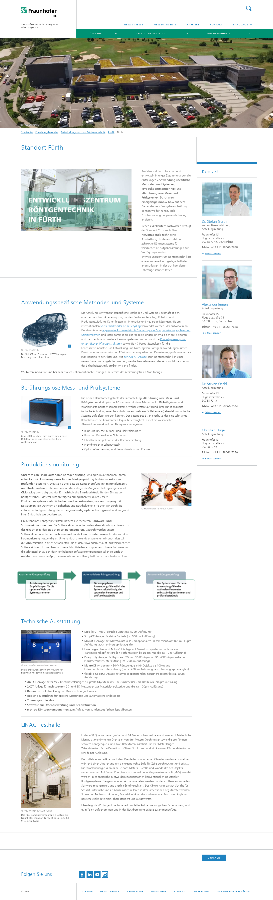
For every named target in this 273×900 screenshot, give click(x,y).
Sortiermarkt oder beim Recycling (121, 326)
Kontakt (216, 24)
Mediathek (159, 891)
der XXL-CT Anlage (135, 357)
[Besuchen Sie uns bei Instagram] (105, 874)
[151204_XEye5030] (43, 412)
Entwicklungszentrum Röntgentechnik (83, 132)
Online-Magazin (218, 33)
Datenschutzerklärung (234, 891)
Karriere (193, 24)
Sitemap (87, 891)
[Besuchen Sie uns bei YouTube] (97, 874)
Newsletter (135, 891)
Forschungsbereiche (150, 33)
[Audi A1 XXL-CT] (43, 329)
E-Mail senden (213, 253)
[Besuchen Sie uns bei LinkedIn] (90, 874)
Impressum (201, 891)
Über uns (96, 33)
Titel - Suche (248, 8)
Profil (111, 132)
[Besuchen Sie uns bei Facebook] (82, 874)
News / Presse (133, 24)
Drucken (213, 857)
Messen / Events (165, 24)
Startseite (27, 132)
